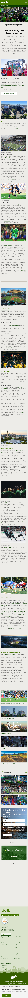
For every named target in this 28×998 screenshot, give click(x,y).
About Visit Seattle (6, 963)
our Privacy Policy (5, 992)
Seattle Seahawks (8, 158)
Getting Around (17, 941)
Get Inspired (4, 951)
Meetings (16, 953)
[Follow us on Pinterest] (11, 915)
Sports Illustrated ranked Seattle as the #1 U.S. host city (12, 85)
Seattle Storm (7, 503)
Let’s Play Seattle (8, 94)
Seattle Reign (15, 204)
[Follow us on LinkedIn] (17, 915)
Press (15, 957)
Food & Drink (4, 941)
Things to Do (4, 939)
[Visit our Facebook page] (2, 915)
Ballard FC (22, 614)
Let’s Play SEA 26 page (15, 628)
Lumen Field (16, 128)
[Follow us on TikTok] (8, 915)
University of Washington (10, 654)
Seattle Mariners (14, 325)
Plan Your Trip (17, 937)
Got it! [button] (6, 995)
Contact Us (7, 934)
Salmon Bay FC (8, 616)
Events (2, 943)
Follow (24, 772)
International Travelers (17, 946)
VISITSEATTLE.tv (4, 955)
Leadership (4, 965)
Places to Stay (4, 945)
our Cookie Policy (14, 992)
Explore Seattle (5, 937)
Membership (17, 959)
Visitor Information (18, 939)
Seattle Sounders (8, 246)
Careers (3, 967)
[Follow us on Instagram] (5, 915)
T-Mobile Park (5, 310)
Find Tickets (7, 221)
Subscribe (7, 835)
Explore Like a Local (5, 957)
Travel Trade (17, 955)
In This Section (5, 6)
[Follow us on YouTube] (14, 915)
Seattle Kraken (7, 547)
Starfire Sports (13, 375)
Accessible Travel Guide (18, 943)
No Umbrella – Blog (5, 953)
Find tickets (11, 179)
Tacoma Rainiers (14, 604)
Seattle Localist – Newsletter (5, 959)
